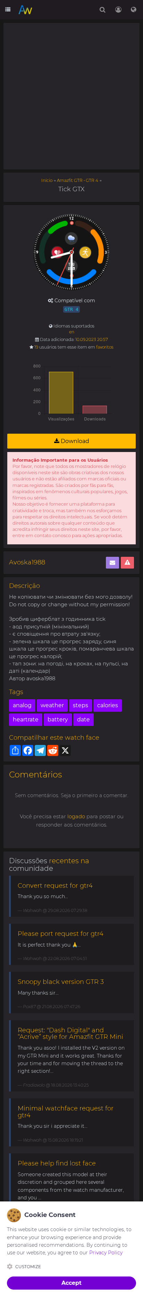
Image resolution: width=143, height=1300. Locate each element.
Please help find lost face (57, 1163)
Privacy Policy (106, 1253)
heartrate (26, 719)
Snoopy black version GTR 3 (61, 982)
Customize (28, 1266)
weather (52, 705)
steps (80, 705)
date (83, 719)
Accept (71, 1283)
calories (107, 705)
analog (22, 705)
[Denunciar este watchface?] (127, 563)
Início (46, 180)
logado (76, 816)
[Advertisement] (71, 96)
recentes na (69, 861)
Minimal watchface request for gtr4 (65, 1112)
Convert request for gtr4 (55, 885)
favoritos (104, 347)
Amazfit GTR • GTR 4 (77, 180)
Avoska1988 (27, 562)
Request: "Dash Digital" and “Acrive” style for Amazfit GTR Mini (70, 1033)
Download (74, 441)
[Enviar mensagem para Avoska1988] (112, 563)
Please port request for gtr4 (60, 934)
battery (58, 719)
